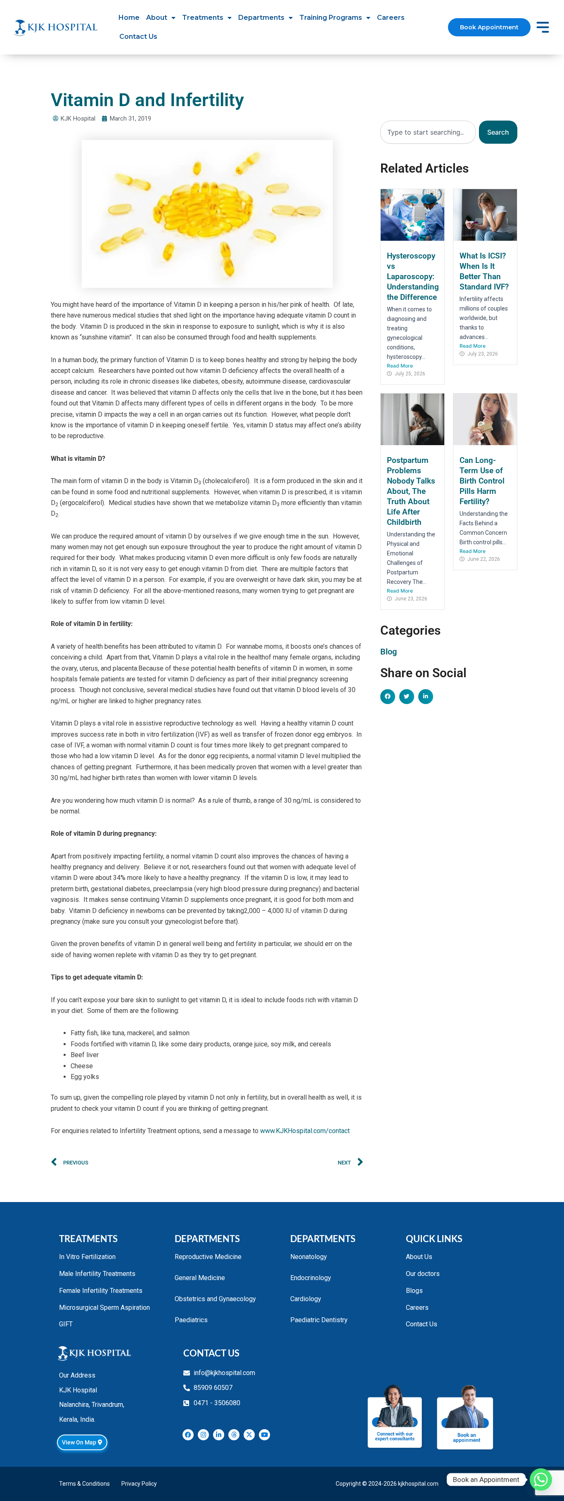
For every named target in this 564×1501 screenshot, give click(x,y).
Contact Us (138, 36)
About (156, 17)
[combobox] (428, 132)
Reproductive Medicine (208, 1257)
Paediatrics (191, 1320)
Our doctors (423, 1274)
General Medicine (200, 1278)
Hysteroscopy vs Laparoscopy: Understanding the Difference (413, 276)
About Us (419, 1257)
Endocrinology (310, 1278)
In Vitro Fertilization (87, 1257)
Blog (388, 652)
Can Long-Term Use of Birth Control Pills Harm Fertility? (482, 480)
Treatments (202, 17)
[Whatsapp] (541, 1479)
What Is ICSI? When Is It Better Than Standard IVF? (484, 271)
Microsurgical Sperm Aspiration (104, 1307)
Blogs (414, 1291)
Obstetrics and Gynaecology (215, 1299)
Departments (261, 17)
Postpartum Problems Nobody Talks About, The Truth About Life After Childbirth (411, 491)
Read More (400, 366)
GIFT (66, 1324)
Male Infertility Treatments (97, 1274)
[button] (387, 696)
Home (129, 17)
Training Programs (330, 17)
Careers (391, 17)
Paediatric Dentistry (319, 1320)
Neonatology (308, 1257)
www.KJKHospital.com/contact (305, 1131)
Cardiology (305, 1299)
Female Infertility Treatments (100, 1291)
